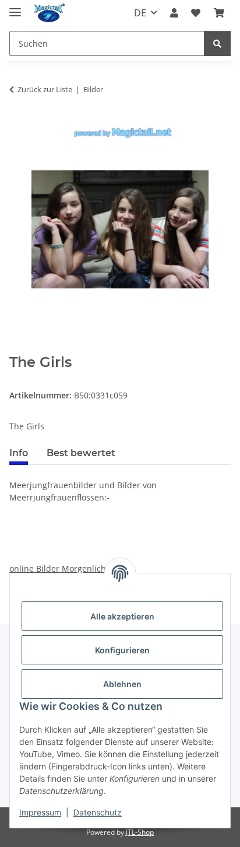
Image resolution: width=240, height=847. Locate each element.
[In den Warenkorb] (18, 347)
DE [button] (140, 12)
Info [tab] (18, 453)
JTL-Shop (140, 832)
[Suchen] (217, 43)
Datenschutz (97, 812)
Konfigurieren (122, 650)
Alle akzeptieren (122, 616)
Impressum (40, 812)
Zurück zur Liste (44, 89)
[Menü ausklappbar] (15, 7)
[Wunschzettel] (196, 12)
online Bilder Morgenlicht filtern (72, 568)
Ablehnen (122, 684)
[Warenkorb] (219, 12)
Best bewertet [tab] (81, 453)
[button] (174, 12)
